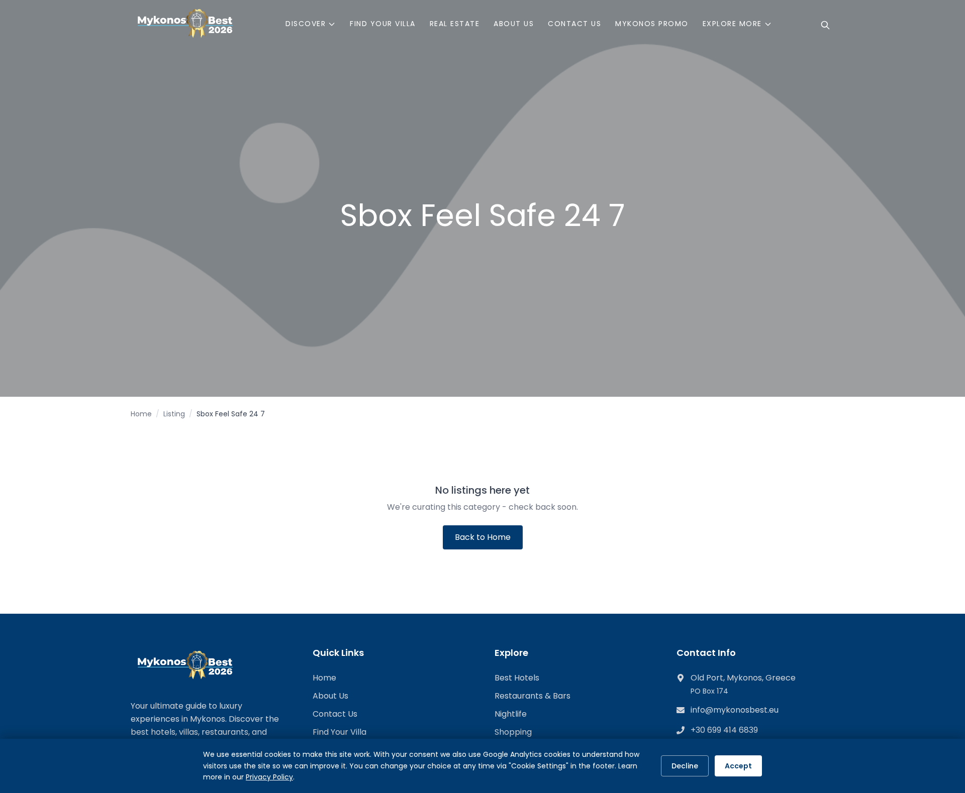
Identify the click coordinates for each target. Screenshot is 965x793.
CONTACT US (574, 24)
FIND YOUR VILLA (383, 24)
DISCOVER (305, 24)
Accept (738, 766)
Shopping (513, 732)
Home (141, 414)
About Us (330, 696)
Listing (174, 414)
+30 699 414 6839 (724, 730)
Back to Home (483, 537)
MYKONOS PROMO (652, 24)
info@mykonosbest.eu (735, 710)
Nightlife (511, 714)
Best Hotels (517, 678)
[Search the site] (825, 25)
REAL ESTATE (455, 24)
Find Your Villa (339, 732)
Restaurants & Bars (532, 696)
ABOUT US (514, 24)
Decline (684, 766)
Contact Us (335, 714)
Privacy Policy (269, 777)
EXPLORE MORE (732, 24)
